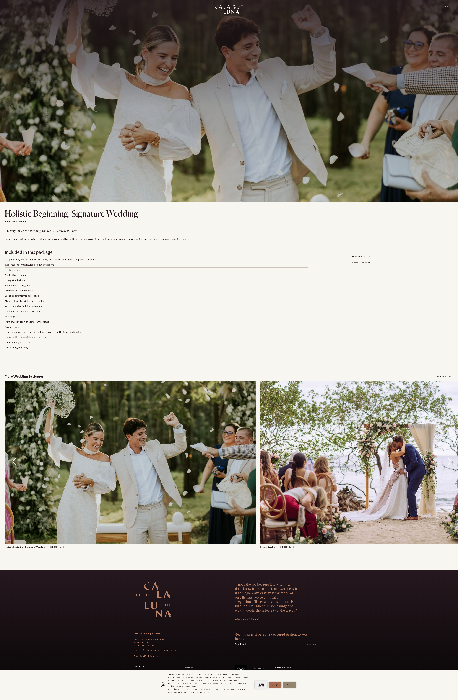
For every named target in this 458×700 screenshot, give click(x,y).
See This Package (56, 547)
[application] (229, 685)
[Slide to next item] (449, 461)
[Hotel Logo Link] (153, 600)
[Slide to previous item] (14, 461)
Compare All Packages (360, 263)
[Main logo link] (229, 9)
